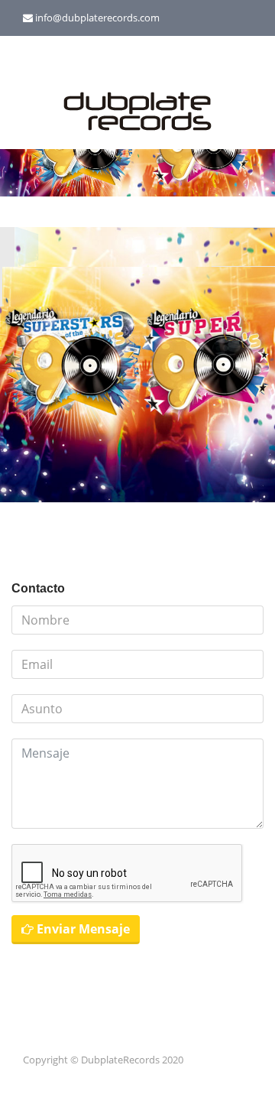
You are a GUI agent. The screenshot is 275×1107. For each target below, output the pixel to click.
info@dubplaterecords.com (97, 17)
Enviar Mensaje (82, 928)
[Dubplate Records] (137, 113)
